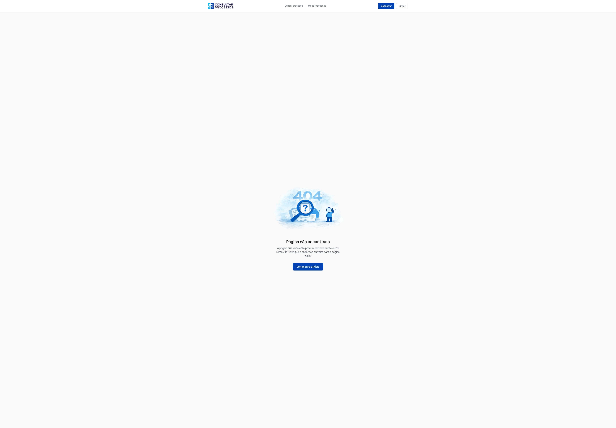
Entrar (402, 5)
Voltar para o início (308, 266)
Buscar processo (294, 5)
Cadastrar (386, 5)
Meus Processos (317, 5)
